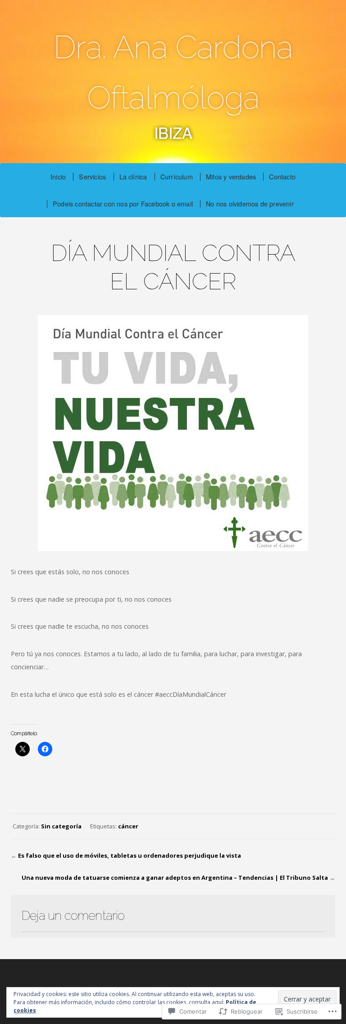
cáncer (128, 826)
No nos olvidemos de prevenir (250, 203)
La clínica (133, 176)
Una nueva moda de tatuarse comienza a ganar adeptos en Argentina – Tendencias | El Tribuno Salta (175, 877)
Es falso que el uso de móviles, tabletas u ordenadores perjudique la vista (129, 855)
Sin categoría (61, 826)
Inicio (58, 176)
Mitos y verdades (231, 176)
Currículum (176, 176)
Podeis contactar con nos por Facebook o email (123, 203)
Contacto (282, 176)
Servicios (92, 176)
